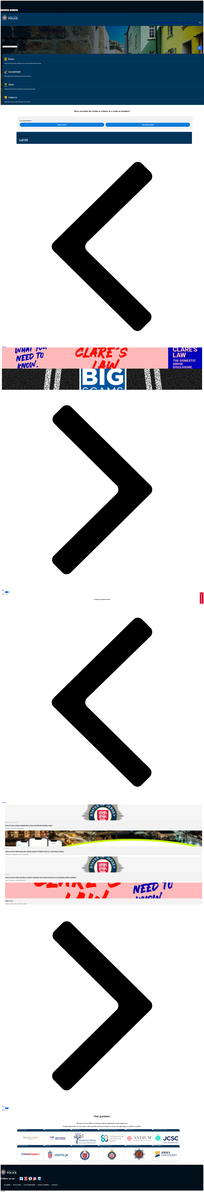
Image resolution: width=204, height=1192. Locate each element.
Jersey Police (9, 1172)
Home (153, 22)
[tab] (7, 592)
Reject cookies (13, 10)
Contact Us (54, 1184)
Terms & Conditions (43, 1184)
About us (188, 22)
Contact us (195, 22)
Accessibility (7, 1184)
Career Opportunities (29, 1184)
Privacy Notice (17, 1184)
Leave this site (201, 598)
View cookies (21, 10)
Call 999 (23, 139)
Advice (183, 22)
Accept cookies (4, 10)
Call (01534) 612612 (148, 124)
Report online (62, 124)
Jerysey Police (102, 17)
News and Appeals (161, 22)
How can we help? (10, 44)
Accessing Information (174, 22)
